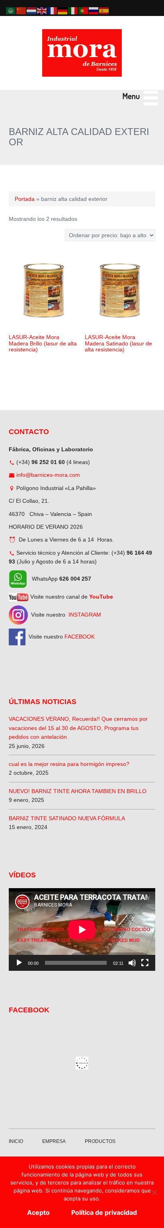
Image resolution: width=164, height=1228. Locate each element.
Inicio (16, 1141)
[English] (42, 10)
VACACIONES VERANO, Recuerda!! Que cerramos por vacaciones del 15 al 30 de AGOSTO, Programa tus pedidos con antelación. (78, 728)
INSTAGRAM (84, 614)
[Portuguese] (83, 10)
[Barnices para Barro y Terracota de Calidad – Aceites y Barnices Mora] (82, 53)
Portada (25, 199)
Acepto (38, 1212)
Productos (100, 1141)
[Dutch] (32, 10)
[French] (52, 10)
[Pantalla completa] (145, 963)
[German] (63, 10)
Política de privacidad (104, 1212)
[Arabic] (11, 10)
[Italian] (73, 10)
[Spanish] (104, 10)
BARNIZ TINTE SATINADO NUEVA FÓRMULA (67, 818)
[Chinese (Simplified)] (21, 10)
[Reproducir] (19, 963)
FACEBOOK (79, 636)
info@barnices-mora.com (48, 475)
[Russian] (94, 10)
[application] (82, 929)
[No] (154, 1192)
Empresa (54, 1141)
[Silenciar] (132, 963)
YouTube (101, 596)
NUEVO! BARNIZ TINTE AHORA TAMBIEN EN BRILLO (77, 791)
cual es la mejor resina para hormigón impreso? (69, 764)
